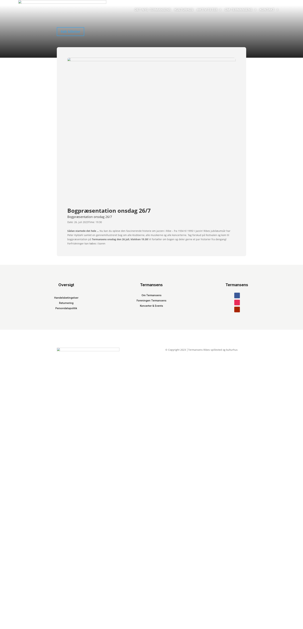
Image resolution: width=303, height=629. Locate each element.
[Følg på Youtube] (237, 309)
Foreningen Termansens (151, 300)
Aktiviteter (207, 9)
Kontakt (267, 9)
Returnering (66, 303)
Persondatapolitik (66, 308)
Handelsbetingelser (66, 298)
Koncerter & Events (151, 306)
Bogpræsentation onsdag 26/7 (89, 217)
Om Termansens (238, 9)
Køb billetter (70, 31)
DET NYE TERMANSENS (153, 9)
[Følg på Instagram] (237, 302)
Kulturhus (183, 9)
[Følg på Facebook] (237, 295)
